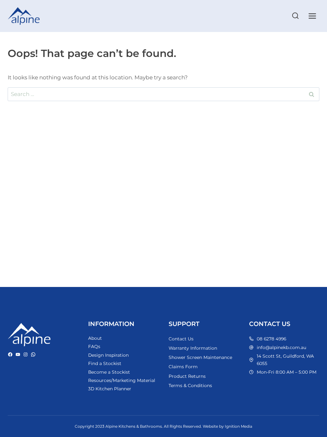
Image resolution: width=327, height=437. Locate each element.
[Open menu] (312, 16)
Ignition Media (238, 426)
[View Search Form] (295, 16)
